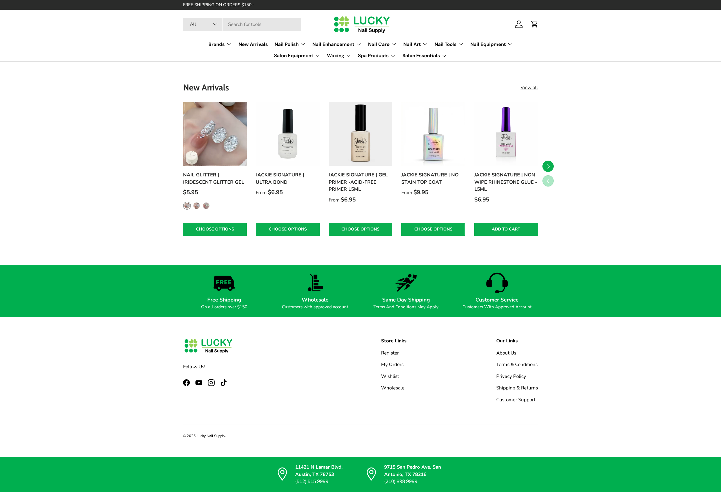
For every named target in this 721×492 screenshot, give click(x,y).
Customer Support (515, 399)
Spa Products (373, 55)
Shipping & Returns (517, 388)
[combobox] (242, 24)
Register (390, 353)
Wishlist (390, 376)
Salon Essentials (421, 55)
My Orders (392, 364)
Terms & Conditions (517, 364)
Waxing (335, 55)
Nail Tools (446, 44)
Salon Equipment (293, 55)
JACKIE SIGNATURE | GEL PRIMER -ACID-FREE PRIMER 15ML (358, 182)
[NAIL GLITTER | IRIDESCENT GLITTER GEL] (215, 134)
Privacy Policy (511, 376)
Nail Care (379, 44)
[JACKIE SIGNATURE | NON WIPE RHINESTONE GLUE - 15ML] (506, 134)
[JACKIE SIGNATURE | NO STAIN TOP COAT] (433, 134)
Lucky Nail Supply (211, 435)
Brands (216, 44)
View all (529, 87)
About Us (506, 353)
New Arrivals (253, 44)
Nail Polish (287, 44)
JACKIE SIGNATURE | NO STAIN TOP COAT (430, 178)
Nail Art (412, 44)
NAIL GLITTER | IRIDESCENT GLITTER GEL (213, 178)
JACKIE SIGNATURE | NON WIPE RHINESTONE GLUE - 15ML (505, 182)
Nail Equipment (488, 44)
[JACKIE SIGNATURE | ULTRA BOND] (287, 134)
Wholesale (392, 388)
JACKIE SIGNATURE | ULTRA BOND (280, 178)
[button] (534, 24)
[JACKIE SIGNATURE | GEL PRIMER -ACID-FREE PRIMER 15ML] (360, 134)
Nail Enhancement (333, 44)
